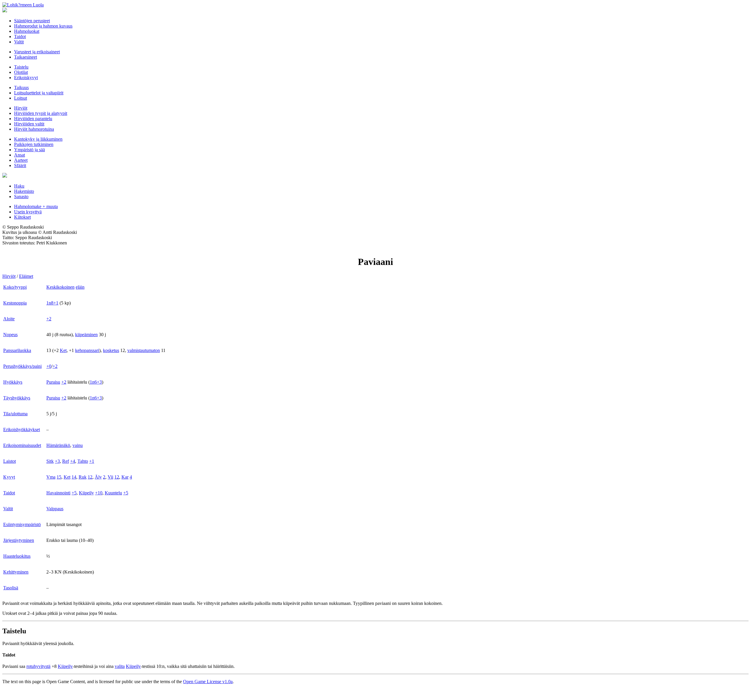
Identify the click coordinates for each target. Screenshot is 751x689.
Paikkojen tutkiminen (33, 144)
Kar (124, 476)
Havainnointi (58, 492)
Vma (50, 476)
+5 (74, 492)
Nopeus (10, 334)
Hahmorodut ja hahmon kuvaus (43, 25)
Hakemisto (24, 191)
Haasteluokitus (17, 556)
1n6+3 (96, 382)
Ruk (83, 476)
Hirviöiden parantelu (33, 118)
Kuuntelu (113, 492)
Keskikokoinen (60, 287)
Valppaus (54, 508)
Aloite (9, 318)
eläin (80, 287)
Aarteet (21, 160)
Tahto (82, 461)
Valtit (19, 41)
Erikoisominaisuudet (22, 445)
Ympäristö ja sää (29, 149)
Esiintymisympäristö (22, 524)
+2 (48, 318)
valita (120, 666)
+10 (98, 492)
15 (59, 476)
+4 (72, 461)
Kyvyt (9, 476)
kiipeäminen (86, 334)
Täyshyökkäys (16, 397)
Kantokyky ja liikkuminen (38, 139)
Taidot (20, 36)
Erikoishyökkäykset (21, 429)
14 (74, 476)
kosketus (111, 350)
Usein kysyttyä (28, 211)
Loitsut (20, 98)
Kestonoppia (15, 302)
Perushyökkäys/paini (22, 366)
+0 (48, 366)
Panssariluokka (17, 350)
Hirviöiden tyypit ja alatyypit (40, 113)
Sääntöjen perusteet (32, 20)
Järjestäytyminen (18, 540)
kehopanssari (87, 350)
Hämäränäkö (58, 445)
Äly (98, 476)
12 (90, 476)
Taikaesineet (25, 57)
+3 (57, 461)
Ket (63, 350)
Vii (110, 476)
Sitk (50, 461)
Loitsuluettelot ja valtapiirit (38, 92)
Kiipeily (86, 492)
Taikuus (21, 87)
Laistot (9, 461)
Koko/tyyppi (15, 287)
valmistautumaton (143, 350)
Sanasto (21, 196)
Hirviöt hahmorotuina (34, 129)
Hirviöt (20, 108)
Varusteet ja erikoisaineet (37, 51)
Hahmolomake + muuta (36, 206)
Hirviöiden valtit (29, 123)
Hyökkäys (12, 382)
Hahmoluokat (26, 31)
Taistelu (21, 66)
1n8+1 (52, 302)
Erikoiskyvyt (26, 77)
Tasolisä (10, 587)
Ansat (19, 154)
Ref (65, 461)
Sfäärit (20, 165)
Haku (19, 185)
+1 (91, 461)
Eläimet (26, 276)
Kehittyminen (15, 571)
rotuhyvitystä (38, 666)
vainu (77, 445)
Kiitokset (22, 217)
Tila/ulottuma (15, 413)
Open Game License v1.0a (208, 681)
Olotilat (21, 72)
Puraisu (53, 382)
